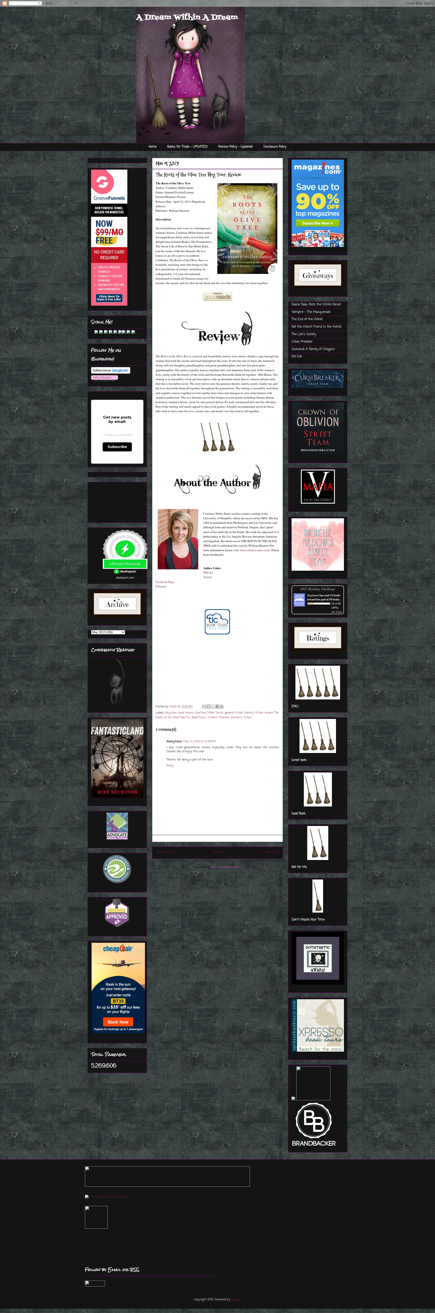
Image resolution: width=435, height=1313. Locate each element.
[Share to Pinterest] (221, 706)
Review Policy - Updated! (235, 146)
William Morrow (218, 717)
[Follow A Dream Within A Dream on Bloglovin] (110, 372)
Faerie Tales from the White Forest (316, 304)
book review (185, 713)
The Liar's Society (304, 334)
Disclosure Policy (274, 146)
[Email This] (204, 706)
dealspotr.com (125, 577)
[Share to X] (213, 706)
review (269, 713)
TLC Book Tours (196, 717)
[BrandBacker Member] (314, 1146)
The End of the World (307, 319)
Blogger (236, 1299)
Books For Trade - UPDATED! (187, 146)
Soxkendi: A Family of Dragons (313, 349)
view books (336, 611)
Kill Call (297, 356)
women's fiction (241, 717)
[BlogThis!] (208, 706)
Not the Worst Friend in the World (316, 326)
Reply (170, 765)
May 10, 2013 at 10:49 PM (199, 741)
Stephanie (313, 595)
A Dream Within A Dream (187, 17)
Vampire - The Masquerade (311, 312)
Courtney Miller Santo (209, 713)
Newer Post (165, 852)
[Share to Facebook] (217, 706)
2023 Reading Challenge (317, 588)
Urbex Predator (302, 341)
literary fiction (253, 713)
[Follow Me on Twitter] (93, 333)
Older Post (270, 852)
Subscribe (117, 447)
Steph (173, 706)
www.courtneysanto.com (254, 550)
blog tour (171, 713)
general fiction (234, 713)
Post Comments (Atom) (226, 867)
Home (153, 146)
